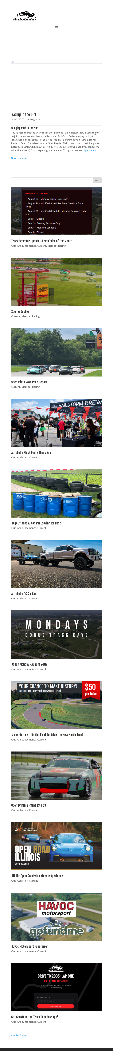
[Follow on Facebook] (43, 35)
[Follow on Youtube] (59, 35)
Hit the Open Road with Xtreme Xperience (37, 876)
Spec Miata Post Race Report (29, 382)
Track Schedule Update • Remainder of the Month (41, 241)
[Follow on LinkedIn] (65, 35)
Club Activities (19, 457)
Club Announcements (23, 245)
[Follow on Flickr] (70, 35)
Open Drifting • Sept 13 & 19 (28, 805)
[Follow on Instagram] (54, 35)
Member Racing (57, 245)
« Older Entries (19, 1035)
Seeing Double (20, 312)
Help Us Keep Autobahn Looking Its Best (36, 523)
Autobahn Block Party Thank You (31, 453)
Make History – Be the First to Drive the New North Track (47, 735)
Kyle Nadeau (90, 150)
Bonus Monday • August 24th (29, 664)
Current (41, 245)
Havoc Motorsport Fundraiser (29, 947)
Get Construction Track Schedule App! (34, 1017)
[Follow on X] (48, 35)
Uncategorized (33, 119)
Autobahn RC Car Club (24, 594)
